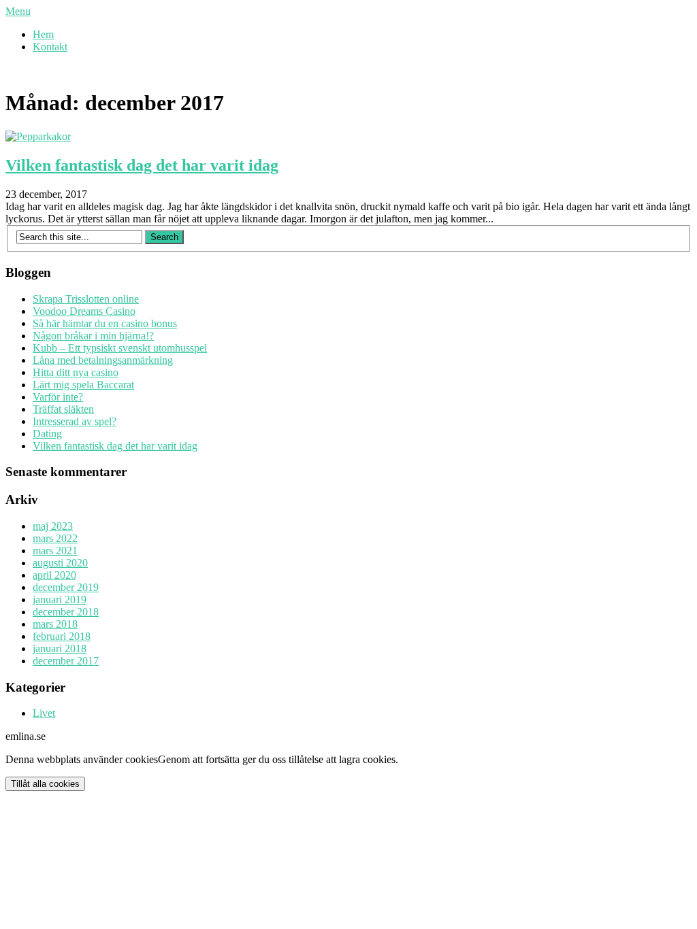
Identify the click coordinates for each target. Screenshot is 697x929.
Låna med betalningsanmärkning (103, 360)
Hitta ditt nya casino (75, 372)
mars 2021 (55, 550)
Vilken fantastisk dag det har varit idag (141, 165)
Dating (47, 433)
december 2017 (66, 660)
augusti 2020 (60, 563)
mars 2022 (55, 538)
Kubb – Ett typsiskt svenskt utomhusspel (120, 348)
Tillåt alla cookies (45, 784)
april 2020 (54, 575)
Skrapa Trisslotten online (86, 299)
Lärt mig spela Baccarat (83, 384)
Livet (44, 713)
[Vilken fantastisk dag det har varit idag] (38, 136)
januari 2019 (59, 599)
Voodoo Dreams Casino (84, 311)
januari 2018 (59, 648)
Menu (18, 11)
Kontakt (50, 46)
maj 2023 (53, 526)
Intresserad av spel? (74, 421)
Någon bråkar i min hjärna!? (93, 335)
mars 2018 (55, 624)
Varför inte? (58, 397)
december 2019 (66, 587)
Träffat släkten (63, 409)
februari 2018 (62, 636)
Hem (43, 34)
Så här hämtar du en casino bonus (105, 323)
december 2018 (66, 612)
